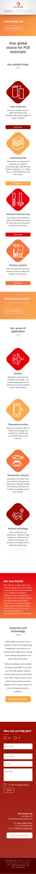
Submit (9, 790)
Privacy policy (20, 867)
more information (13, 28)
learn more (18, 127)
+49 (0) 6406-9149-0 (24, 823)
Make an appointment (18, 699)
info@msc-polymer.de (23, 828)
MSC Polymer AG (11, 860)
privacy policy (23, 785)
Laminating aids (14, 21)
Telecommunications (16, 298)
